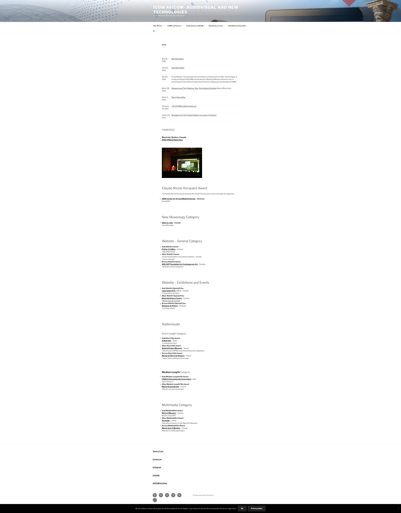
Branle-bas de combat (171, 301)
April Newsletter (178, 68)
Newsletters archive (216, 26)
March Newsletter (178, 97)
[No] (398, 508)
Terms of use (158, 451)
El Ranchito (166, 341)
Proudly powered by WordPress (203, 495)
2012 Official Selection (172, 140)
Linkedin (156, 475)
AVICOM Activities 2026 (237, 26)
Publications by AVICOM (194, 26)
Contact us (157, 459)
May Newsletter (178, 59)
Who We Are (157, 26)
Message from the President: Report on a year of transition (194, 115)
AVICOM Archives (160, 483)
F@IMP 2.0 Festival (174, 26)
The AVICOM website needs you (184, 106)
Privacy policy (256, 508)
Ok (242, 508)
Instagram (157, 467)
